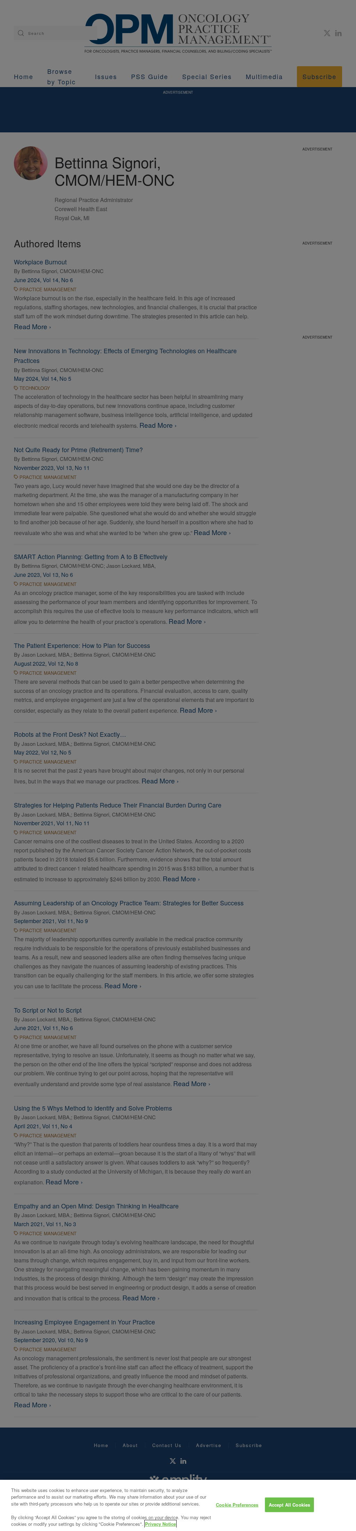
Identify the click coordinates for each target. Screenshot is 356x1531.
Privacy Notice (160, 1524)
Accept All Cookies (289, 1504)
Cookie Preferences (237, 1504)
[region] (178, 1505)
